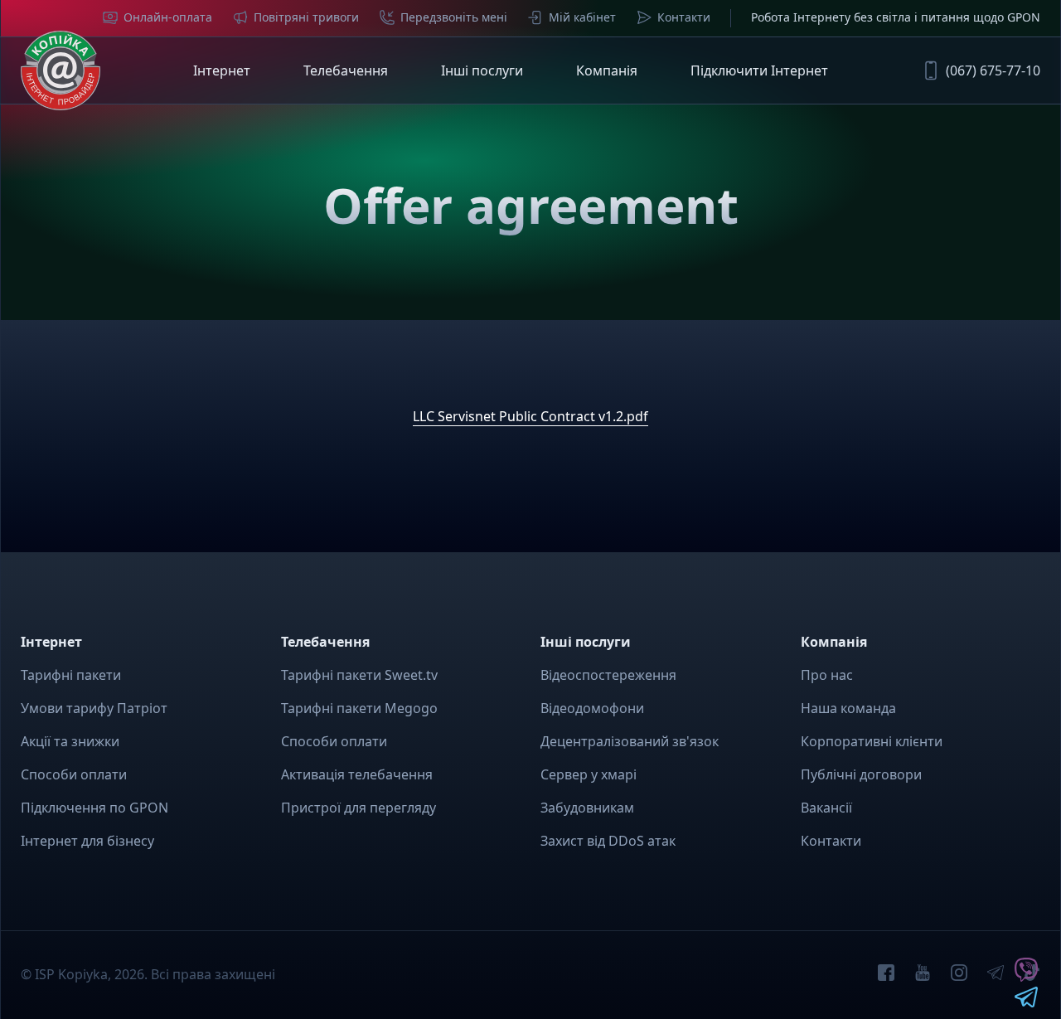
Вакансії (826, 807)
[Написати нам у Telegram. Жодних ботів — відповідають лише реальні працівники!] (1026, 1002)
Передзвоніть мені (453, 17)
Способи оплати (74, 774)
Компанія (606, 70)
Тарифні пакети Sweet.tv (359, 675)
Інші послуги (482, 70)
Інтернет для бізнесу (87, 841)
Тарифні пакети (71, 675)
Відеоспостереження (608, 675)
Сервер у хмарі (588, 774)
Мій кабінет (582, 17)
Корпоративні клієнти (871, 741)
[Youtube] (922, 975)
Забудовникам (587, 807)
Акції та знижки (70, 741)
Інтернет (221, 70)
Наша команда (848, 708)
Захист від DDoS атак (608, 841)
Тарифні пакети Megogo (359, 708)
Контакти (683, 17)
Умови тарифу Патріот (94, 708)
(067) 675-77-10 (993, 70)
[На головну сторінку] (60, 70)
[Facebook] (886, 975)
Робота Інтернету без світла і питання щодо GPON (895, 17)
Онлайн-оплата (168, 17)
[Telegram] (995, 975)
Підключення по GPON (94, 807)
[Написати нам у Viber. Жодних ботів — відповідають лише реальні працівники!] (1026, 977)
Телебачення (345, 70)
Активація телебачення (357, 774)
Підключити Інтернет (759, 70)
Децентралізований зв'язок (629, 741)
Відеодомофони (592, 708)
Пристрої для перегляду (358, 807)
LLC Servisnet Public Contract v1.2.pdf (530, 416)
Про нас (827, 675)
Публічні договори (861, 774)
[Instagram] (959, 975)
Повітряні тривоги (306, 17)
